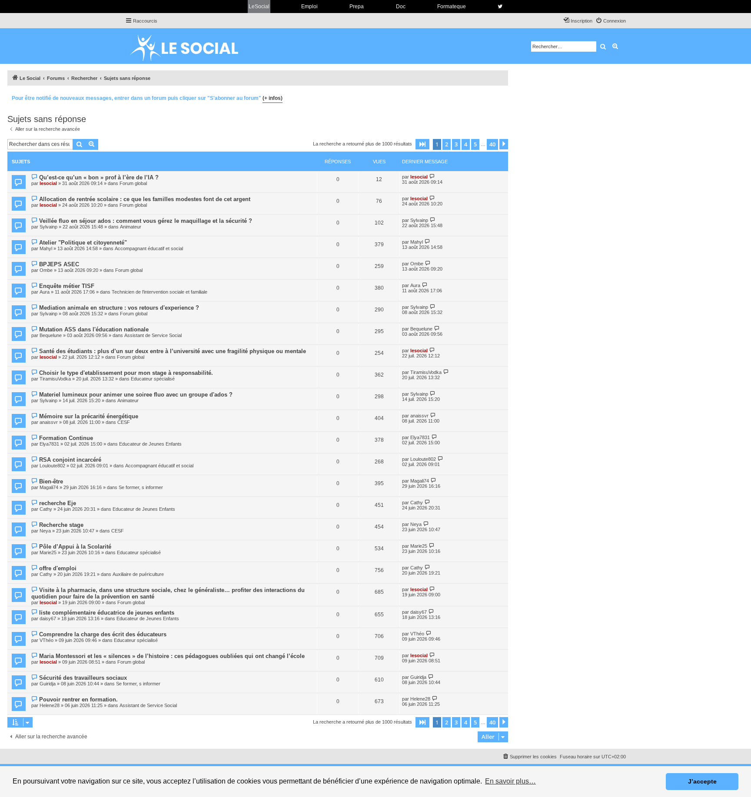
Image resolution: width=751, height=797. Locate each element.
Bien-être (51, 481)
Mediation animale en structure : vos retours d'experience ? (119, 307)
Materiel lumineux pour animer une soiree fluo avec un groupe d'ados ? (136, 394)
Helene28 (50, 705)
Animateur (130, 226)
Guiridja (48, 683)
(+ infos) (272, 98)
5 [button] (475, 144)
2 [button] (446, 144)
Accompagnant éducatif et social (149, 248)
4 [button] (465, 144)
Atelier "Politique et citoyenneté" (83, 242)
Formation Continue (66, 438)
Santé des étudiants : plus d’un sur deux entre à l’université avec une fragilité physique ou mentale (172, 351)
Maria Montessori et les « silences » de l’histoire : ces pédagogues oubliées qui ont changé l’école (172, 656)
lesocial (48, 183)
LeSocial (259, 6)
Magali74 (49, 487)
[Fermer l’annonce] (501, 96)
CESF (123, 422)
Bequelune (51, 335)
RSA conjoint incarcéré (70, 459)
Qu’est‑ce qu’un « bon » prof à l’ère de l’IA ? (99, 177)
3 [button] (456, 144)
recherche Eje (57, 503)
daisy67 (48, 618)
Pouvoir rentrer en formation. (78, 699)
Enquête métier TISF (66, 286)
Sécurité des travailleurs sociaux (83, 678)
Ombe (46, 270)
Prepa (356, 6)
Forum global (133, 183)
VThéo (46, 640)
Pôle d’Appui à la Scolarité (75, 546)
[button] (422, 144)
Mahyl (46, 248)
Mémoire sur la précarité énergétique (88, 416)
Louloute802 (52, 465)
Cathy (46, 509)
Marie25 (48, 552)
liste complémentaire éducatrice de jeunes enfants (106, 612)
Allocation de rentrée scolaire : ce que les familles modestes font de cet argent (144, 199)
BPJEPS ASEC (59, 264)
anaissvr (49, 422)
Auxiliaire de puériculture (138, 574)
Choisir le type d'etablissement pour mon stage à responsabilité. (126, 373)
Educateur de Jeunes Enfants (150, 443)
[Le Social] (190, 46)
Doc (400, 6)
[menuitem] (610, 21)
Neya (45, 530)
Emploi (309, 6)
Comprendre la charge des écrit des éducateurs (102, 634)
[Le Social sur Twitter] (500, 6)
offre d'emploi (57, 568)
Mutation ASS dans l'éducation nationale (94, 329)
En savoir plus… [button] (510, 781)
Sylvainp (48, 226)
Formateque (451, 6)
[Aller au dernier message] (432, 176)
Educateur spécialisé (153, 378)
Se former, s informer (141, 487)
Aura (45, 291)
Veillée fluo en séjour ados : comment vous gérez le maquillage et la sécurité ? (145, 221)
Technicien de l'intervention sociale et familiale (159, 291)
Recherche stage (61, 525)
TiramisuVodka (55, 378)
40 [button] (492, 144)
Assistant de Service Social (153, 335)
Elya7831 (49, 443)
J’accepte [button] (702, 781)
